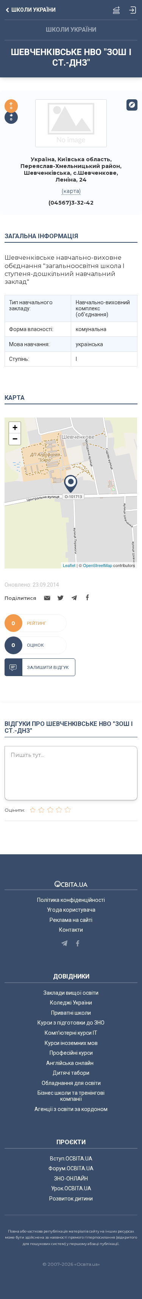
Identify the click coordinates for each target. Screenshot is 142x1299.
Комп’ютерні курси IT (71, 1033)
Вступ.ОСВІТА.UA (71, 1159)
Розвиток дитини (71, 1199)
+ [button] (14, 427)
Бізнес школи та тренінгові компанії (71, 1096)
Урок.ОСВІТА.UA (71, 1188)
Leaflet (69, 565)
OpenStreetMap (97, 565)
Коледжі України (71, 1003)
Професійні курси (71, 1053)
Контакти (71, 930)
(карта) (71, 191)
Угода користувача (71, 910)
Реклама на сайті (71, 920)
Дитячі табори (71, 1073)
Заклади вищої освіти (71, 993)
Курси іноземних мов (71, 1043)
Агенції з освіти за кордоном (71, 1109)
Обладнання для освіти (71, 1083)
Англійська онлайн (71, 1063)
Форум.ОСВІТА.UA (71, 1168)
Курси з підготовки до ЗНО (71, 1023)
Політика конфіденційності (71, 900)
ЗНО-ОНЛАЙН (71, 1179)
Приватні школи (71, 1013)
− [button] (14, 439)
